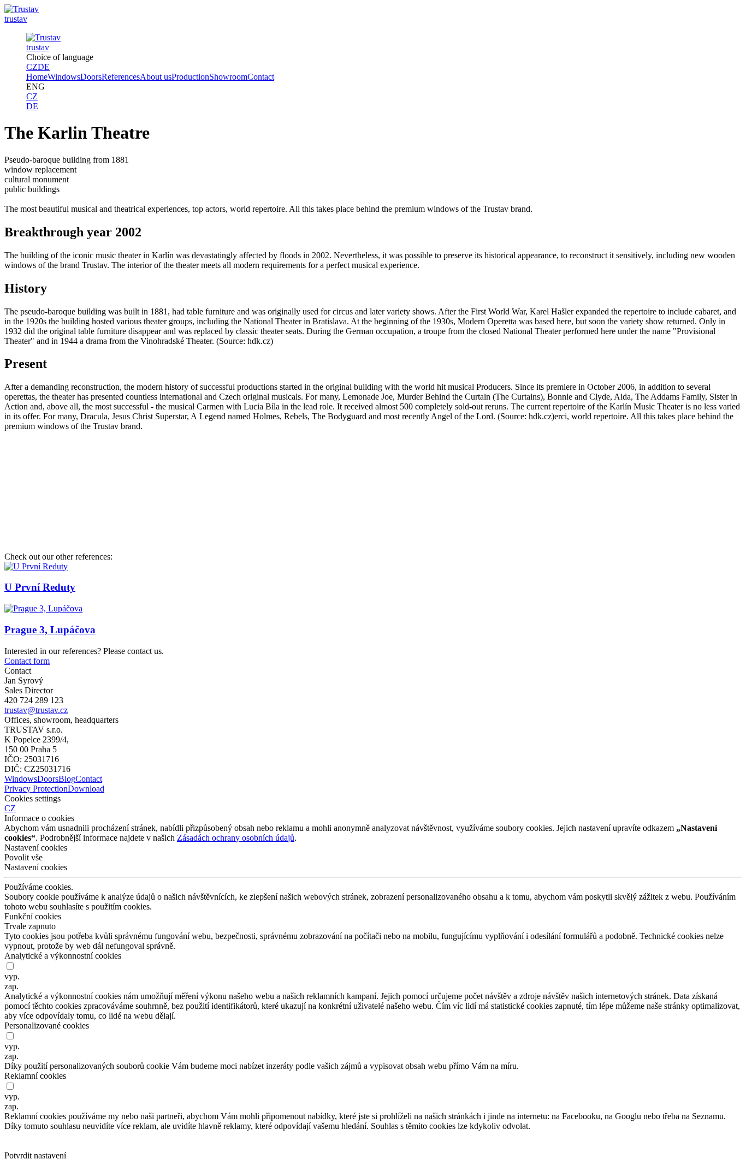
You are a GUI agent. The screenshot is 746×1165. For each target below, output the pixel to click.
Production (190, 76)
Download (86, 788)
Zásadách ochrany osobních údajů (235, 837)
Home (37, 76)
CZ (32, 67)
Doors (91, 76)
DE (44, 67)
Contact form (27, 660)
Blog (66, 778)
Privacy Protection (36, 788)
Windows (64, 76)
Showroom (228, 76)
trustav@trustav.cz (36, 710)
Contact (260, 76)
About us (155, 76)
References (121, 76)
